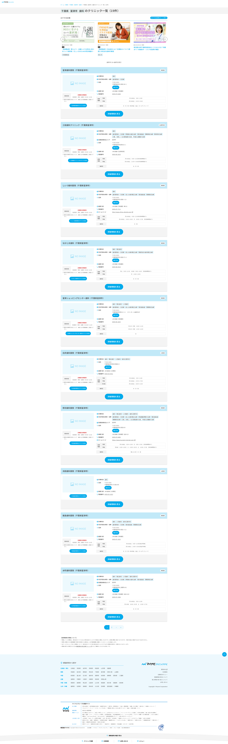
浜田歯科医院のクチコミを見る (79, 496)
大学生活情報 (140, 712)
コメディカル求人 (121, 720)
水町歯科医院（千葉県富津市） (76, 570)
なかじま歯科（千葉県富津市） (76, 243)
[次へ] (165, 39)
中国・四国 (64, 683)
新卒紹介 (114, 718)
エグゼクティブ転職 (136, 718)
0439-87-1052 (116, 539)
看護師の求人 (112, 720)
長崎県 (85, 686)
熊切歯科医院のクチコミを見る (79, 443)
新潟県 (73, 675)
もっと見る (159, 18)
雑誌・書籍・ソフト (87, 714)
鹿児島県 (109, 686)
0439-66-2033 (116, 154)
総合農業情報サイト (118, 714)
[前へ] (63, 39)
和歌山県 (103, 679)
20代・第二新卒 (107, 718)
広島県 (91, 683)
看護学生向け (103, 706)
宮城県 (91, 668)
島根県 (79, 683)
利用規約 (165, 672)
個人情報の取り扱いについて (159, 679)
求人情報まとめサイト (87, 712)
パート (91, 708)
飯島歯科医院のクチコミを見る (79, 551)
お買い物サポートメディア (125, 716)
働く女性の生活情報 (151, 712)
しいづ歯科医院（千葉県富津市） (77, 185)
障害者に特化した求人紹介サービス (116, 708)
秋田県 (97, 668)
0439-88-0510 (116, 267)
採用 (111, 727)
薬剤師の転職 (103, 720)
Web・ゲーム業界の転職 (95, 718)
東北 (67, 668)
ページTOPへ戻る (224, 654)
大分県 (97, 686)
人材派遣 (84, 718)
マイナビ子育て (129, 714)
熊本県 (91, 686)
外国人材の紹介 (101, 722)
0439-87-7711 (116, 209)
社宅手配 (131, 724)
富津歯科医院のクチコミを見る (79, 105)
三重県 (121, 675)
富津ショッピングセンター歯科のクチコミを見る (79, 333)
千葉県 (97, 672)
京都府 (79, 679)
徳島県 (103, 683)
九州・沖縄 (64, 686)
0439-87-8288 (116, 94)
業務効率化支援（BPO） (97, 724)
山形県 (103, 668)
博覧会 (84, 716)
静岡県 (109, 675)
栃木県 (79, 672)
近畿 (62, 679)
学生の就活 (85, 706)
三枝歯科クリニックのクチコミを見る (79, 160)
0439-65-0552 (108, 374)
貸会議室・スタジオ (122, 724)
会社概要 (89, 727)
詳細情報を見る (114, 113)
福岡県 (73, 686)
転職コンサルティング (124, 718)
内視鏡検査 (65, 55)
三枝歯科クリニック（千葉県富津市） (79, 125)
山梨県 (116, 672)
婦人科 (100, 55)
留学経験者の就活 (94, 706)
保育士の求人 (138, 720)
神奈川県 (109, 672)
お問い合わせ (163, 682)
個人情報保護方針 (126, 727)
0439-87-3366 (116, 597)
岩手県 (85, 668)
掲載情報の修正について (160, 677)
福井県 (91, 675)
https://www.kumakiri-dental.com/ (123, 440)
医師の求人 (130, 720)
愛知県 (115, 675)
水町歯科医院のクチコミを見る (79, 605)
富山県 (79, 675)
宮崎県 (103, 686)
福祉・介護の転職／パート (133, 708)
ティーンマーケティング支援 (128, 712)
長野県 (97, 675)
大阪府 (85, 679)
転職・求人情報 (134, 706)
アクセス (95, 727)
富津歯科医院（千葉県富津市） (76, 70)
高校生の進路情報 (86, 710)
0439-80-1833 (116, 322)
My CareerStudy (91, 716)
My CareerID (101, 716)
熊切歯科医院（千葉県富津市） (76, 407)
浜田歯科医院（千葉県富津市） (76, 471)
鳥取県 (73, 683)
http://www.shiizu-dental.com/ (121, 212)
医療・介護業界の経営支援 (89, 722)
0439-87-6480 (116, 437)
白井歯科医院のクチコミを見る (79, 388)
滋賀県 (73, 679)
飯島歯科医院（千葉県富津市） (76, 515)
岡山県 (85, 683)
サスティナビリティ (103, 727)
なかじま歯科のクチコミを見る (79, 278)
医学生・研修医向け (114, 706)
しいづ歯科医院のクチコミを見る (79, 220)
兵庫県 (91, 679)
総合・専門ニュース (100, 712)
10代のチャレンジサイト (113, 712)
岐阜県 (103, 675)
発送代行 (107, 724)
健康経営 (113, 724)
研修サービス (85, 724)
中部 (62, 675)
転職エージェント (150, 706)
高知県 (121, 683)
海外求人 (142, 706)
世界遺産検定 (108, 714)
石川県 (85, 675)
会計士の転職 (146, 718)
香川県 (109, 683)
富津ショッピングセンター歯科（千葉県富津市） (84, 298)
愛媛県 (115, 683)
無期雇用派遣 (147, 720)
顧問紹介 (96, 720)
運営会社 (163, 669)
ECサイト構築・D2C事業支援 (141, 714)
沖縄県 (116, 686)
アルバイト (85, 708)
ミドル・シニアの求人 (100, 708)
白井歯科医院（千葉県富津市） (76, 353)
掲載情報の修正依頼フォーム (83, 646)
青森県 (79, 668)
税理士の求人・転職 (87, 720)
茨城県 (73, 672)
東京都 (103, 672)
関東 (62, 672)
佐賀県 (79, 686)
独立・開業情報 (124, 706)
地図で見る (115, 87)
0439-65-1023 (108, 494)
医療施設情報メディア (111, 716)
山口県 (97, 683)
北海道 (62, 668)
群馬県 (85, 672)
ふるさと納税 (154, 714)
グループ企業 (117, 727)
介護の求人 (154, 720)
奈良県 (97, 679)
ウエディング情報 (98, 714)
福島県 (109, 668)
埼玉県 (91, 672)
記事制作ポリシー (162, 674)
